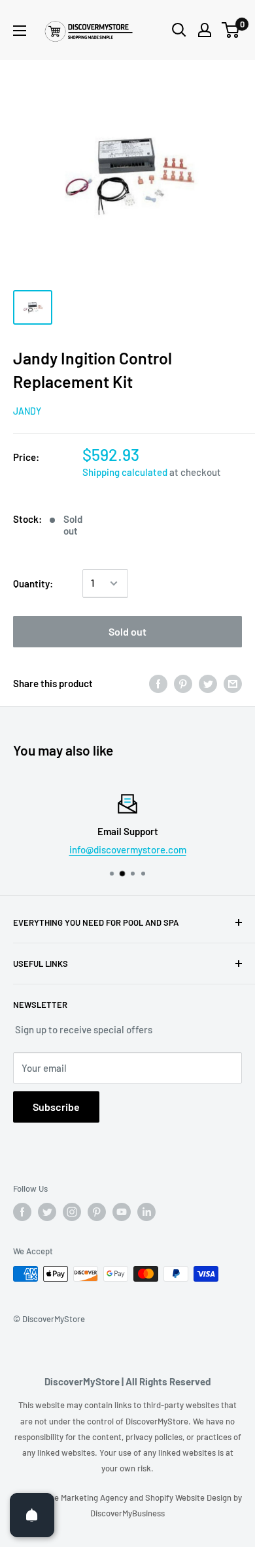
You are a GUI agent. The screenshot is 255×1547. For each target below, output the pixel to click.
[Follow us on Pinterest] (97, 1212)
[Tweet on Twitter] (208, 683)
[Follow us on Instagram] (72, 1212)
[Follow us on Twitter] (47, 1212)
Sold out (127, 631)
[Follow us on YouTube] (121, 1212)
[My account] (204, 30)
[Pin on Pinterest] (183, 683)
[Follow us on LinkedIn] (146, 1212)
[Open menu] (19, 30)
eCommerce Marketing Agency (71, 1497)
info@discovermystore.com (127, 849)
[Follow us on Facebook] (22, 1212)
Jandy (27, 411)
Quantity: (33, 583)
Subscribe (56, 1106)
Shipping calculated (124, 472)
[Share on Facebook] (158, 683)
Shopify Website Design (189, 1497)
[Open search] (179, 30)
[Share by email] (233, 683)
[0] (231, 30)
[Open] (32, 1515)
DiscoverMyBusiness (127, 1513)
